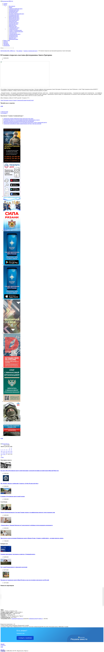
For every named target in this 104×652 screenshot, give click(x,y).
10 (1, 451)
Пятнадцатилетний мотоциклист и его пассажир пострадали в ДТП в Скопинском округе (25, 122)
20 (6, 452)
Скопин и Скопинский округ (16, 31)
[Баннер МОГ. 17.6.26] (11, 435)
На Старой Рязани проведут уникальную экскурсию (14, 567)
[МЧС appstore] (11, 298)
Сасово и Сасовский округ (15, 30)
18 (3, 452)
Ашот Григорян (4, 100)
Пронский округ (13, 21)
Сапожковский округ (14, 27)
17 (1, 452)
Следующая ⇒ (4, 113)
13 (6, 451)
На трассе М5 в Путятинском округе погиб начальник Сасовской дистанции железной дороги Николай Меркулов (30, 470)
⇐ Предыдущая (4, 111)
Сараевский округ (13, 29)
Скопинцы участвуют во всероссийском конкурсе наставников (18, 121)
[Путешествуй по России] (11, 367)
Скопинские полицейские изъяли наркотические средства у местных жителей (22, 123)
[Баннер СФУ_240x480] (11, 401)
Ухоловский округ (13, 35)
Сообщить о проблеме (25, 638)
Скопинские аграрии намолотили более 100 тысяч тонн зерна (18, 118)
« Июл (2, 457)
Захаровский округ (13, 11)
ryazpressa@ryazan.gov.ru (17, 618)
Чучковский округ (13, 36)
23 (11, 452)
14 (8, 451)
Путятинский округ (14, 22)
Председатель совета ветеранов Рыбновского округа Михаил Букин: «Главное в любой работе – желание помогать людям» (32, 538)
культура (10, 100)
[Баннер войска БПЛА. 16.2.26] (11, 162)
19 (4, 452)
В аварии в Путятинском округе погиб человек (13, 496)
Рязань (10, 7)
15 (9, 451)
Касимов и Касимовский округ (16, 13)
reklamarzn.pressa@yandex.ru (36, 618)
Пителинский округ (14, 20)
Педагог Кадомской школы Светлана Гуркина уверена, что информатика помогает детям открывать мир (28, 512)
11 (3, 451)
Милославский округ (14, 17)
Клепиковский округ (14, 15)
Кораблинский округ (14, 16)
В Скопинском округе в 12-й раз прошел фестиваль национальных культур (21, 119)
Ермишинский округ (14, 10)
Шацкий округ (12, 37)
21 (8, 452)
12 (4, 451)
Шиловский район (13, 39)
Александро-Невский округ (15, 8)
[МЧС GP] (11, 264)
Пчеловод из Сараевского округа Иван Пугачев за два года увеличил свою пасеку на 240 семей (25, 580)
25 (3, 454)
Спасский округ (13, 32)
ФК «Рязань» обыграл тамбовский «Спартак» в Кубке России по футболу (19, 483)
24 (1, 454)
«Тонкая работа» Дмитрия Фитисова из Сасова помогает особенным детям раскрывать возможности (27, 525)
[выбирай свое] (11, 333)
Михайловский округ (14, 18)
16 (11, 451)
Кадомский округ (13, 12)
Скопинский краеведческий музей (25, 100)
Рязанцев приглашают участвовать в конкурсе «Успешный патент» (18, 554)
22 (9, 452)
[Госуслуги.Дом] (11, 196)
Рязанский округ (13, 26)
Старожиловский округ (14, 34)
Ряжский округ (12, 25)
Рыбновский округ (13, 24)
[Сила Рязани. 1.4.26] (11, 230)
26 (4, 454)
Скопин (15, 100)
